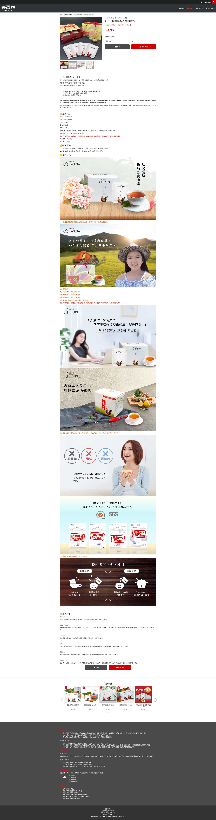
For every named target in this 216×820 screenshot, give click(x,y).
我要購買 (145, 47)
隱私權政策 (108, 809)
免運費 (128, 25)
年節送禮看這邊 (110, 25)
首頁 (61, 15)
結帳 (118, 47)
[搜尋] (201, 2)
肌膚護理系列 (209, 8)
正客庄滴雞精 (67, 15)
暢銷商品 (181, 8)
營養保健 (190, 8)
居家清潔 (199, 8)
